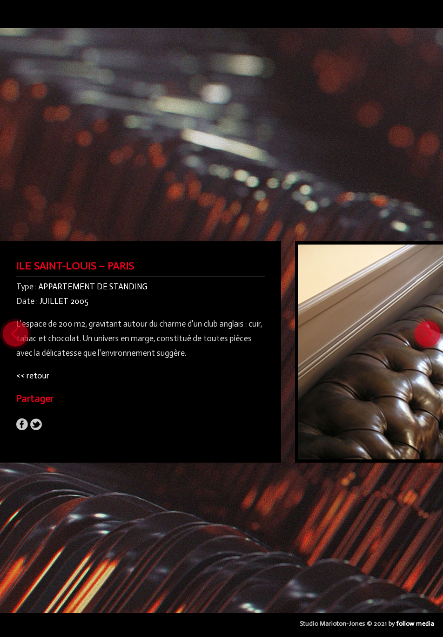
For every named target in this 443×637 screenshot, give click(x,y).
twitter (36, 424)
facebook (22, 424)
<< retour (32, 376)
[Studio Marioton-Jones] (14, 18)
